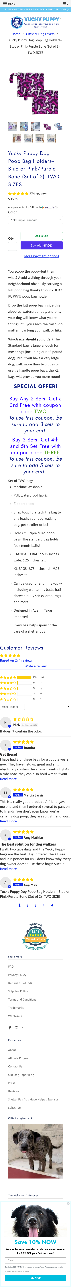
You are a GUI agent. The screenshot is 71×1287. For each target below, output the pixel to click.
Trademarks (16, 1007)
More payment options (41, 256)
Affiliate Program (19, 1058)
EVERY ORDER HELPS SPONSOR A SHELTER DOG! (35, 9)
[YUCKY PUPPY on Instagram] (17, 1028)
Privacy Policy (17, 974)
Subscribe (14, 1107)
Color (12, 212)
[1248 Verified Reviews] (35, 950)
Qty (11, 238)
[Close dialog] (68, 1203)
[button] (18, 194)
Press (11, 1083)
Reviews (13, 1091)
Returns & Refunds (20, 983)
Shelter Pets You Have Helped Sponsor (33, 1099)
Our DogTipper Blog (21, 1074)
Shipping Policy (18, 991)
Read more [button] (8, 779)
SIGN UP (36, 1277)
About (12, 1050)
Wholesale (15, 1016)
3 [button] (35, 905)
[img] (23, 719)
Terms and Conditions (22, 999)
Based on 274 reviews (16, 660)
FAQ (11, 966)
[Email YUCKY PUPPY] (24, 1028)
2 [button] (27, 905)
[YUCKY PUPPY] (35, 22)
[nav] (9, 3)
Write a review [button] (36, 666)
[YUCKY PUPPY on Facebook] (10, 1028)
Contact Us (15, 1066)
